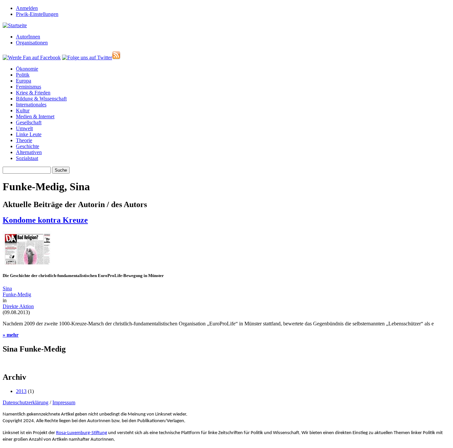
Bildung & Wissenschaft (41, 98)
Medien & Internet (35, 116)
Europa (23, 81)
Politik (23, 75)
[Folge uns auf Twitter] (87, 57)
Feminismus (28, 86)
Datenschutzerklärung (25, 402)
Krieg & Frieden (33, 92)
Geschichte (27, 146)
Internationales (31, 104)
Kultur (23, 110)
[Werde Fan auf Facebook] (32, 57)
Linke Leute (28, 134)
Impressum (63, 402)
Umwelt (24, 128)
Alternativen (29, 152)
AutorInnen (28, 36)
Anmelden (27, 8)
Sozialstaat (27, 158)
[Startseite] (15, 25)
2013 (21, 391)
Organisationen (32, 42)
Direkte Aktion (18, 306)
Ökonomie (27, 69)
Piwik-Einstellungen (37, 14)
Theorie (24, 140)
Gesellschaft (28, 122)
